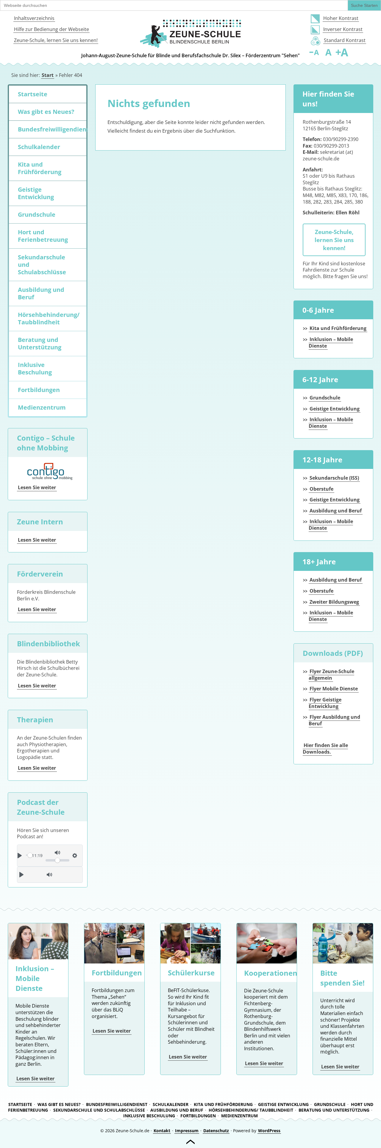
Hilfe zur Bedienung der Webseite (51, 29)
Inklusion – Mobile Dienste (331, 342)
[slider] (57, 860)
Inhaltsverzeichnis (34, 18)
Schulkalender (39, 147)
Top (190, 1142)
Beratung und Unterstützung (39, 343)
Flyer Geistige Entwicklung (325, 702)
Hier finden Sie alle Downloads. (325, 748)
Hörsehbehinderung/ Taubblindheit (48, 318)
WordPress (269, 1130)
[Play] (21, 874)
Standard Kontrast (345, 40)
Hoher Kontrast (340, 18)
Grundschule (36, 214)
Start (48, 75)
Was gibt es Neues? (46, 112)
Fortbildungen (39, 390)
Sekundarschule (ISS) (334, 478)
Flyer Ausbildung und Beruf (334, 720)
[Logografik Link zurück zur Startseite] (190, 34)
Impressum (187, 1130)
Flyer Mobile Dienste (334, 688)
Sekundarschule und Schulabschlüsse (42, 264)
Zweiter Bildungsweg (334, 602)
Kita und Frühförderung (39, 168)
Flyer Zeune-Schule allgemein (331, 674)
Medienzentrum (42, 407)
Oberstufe (321, 489)
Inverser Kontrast (343, 29)
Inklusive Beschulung (35, 368)
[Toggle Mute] (49, 874)
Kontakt (162, 1130)
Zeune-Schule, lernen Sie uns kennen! (56, 40)
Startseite (32, 94)
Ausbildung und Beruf (41, 293)
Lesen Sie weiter (37, 487)
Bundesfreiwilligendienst (52, 129)
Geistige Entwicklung (36, 193)
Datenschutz (216, 1130)
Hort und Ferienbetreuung (43, 236)
